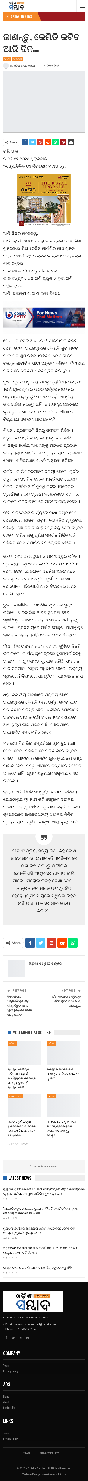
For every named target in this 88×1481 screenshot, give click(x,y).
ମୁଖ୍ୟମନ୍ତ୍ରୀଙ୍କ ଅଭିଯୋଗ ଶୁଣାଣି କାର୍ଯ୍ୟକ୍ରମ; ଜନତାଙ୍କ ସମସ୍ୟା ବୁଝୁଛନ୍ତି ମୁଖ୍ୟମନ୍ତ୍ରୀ (39, 1230)
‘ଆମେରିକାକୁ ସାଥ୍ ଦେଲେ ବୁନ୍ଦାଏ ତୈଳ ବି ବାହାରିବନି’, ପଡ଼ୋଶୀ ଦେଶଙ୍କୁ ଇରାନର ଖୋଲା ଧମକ (40, 1210)
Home (6, 1396)
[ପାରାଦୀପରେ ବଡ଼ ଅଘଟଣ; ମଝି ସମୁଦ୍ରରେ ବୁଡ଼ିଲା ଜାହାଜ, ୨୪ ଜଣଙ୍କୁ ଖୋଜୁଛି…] (63, 1105)
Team (6, 1365)
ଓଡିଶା (12, 1043)
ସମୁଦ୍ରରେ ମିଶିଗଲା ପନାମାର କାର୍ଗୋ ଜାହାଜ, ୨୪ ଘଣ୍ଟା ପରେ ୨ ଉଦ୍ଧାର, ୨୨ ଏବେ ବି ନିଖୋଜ (40, 1250)
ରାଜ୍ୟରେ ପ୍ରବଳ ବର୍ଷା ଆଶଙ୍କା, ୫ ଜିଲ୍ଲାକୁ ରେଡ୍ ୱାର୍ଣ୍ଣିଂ (37, 1267)
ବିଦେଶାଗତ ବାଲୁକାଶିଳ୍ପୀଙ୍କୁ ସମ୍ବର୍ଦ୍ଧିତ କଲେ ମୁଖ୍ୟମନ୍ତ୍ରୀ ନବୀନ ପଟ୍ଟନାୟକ (19, 1005)
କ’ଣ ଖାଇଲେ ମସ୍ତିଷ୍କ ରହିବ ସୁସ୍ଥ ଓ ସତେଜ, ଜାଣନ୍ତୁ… (66, 1001)
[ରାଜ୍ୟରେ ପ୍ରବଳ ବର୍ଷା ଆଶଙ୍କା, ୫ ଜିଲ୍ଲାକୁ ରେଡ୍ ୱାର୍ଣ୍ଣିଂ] (63, 1053)
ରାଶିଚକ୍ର (17, 58)
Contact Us (9, 1407)
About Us (8, 1402)
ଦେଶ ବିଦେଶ (15, 1096)
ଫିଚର (7, 58)
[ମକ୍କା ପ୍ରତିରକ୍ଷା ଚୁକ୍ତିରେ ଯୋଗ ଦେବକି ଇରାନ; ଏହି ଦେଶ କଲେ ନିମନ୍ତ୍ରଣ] (24, 1105)
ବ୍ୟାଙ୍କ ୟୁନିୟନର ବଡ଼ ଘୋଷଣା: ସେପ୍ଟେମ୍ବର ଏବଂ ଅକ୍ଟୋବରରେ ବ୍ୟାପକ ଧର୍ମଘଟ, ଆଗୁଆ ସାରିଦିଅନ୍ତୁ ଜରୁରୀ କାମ (44, 1191)
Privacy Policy (10, 1371)
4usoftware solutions (54, 1474)
